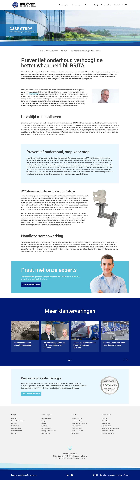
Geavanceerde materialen (110, 428)
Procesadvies (76, 426)
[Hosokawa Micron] (23, 5)
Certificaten (15, 426)
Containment (45, 433)
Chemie (104, 418)
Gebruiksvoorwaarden (107, 475)
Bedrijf (96, 5)
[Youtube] (72, 475)
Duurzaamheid (106, 5)
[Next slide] (127, 360)
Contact (117, 5)
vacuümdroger (33, 94)
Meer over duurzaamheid (31, 394)
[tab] (69, 360)
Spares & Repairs (77, 431)
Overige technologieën (48, 431)
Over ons (14, 418)
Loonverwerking (77, 421)
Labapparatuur (46, 428)
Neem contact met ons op (31, 285)
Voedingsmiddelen (108, 433)
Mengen (44, 423)
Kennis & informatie (18, 421)
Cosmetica (105, 421)
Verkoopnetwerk (16, 431)
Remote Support (77, 428)
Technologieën (64, 5)
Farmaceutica (106, 426)
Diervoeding (106, 423)
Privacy (126, 475)
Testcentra (75, 433)
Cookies (119, 475)
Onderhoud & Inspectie (79, 423)
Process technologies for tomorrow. (24, 475)
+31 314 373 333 (60, 458)
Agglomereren (46, 418)
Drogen (43, 421)
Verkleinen (44, 426)
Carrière (13, 423)
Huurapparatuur (77, 418)
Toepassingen (77, 5)
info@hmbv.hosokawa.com (76, 458)
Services (88, 5)
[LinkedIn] (67, 475)
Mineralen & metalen (108, 431)
